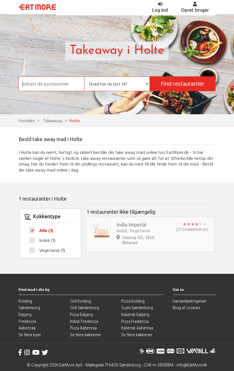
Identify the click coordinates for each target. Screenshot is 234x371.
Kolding (25, 301)
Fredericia (27, 321)
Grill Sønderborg (84, 308)
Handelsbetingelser (190, 301)
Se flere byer (30, 335)
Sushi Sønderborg (137, 308)
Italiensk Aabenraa (137, 328)
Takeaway (52, 120)
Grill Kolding (80, 301)
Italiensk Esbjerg (135, 314)
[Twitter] (45, 352)
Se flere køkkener (85, 335)
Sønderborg (29, 308)
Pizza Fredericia (135, 321)
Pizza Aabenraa (83, 328)
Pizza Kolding (133, 301)
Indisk (47, 240)
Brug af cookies (186, 308)
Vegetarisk (52, 250)
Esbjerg (25, 314)
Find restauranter (182, 83)
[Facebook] (20, 352)
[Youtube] (35, 352)
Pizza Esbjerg (81, 314)
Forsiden (27, 120)
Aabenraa (27, 328)
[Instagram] (27, 352)
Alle (46, 230)
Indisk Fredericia (84, 321)
